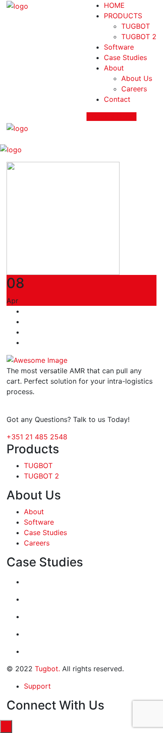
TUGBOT (135, 26)
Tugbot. (47, 668)
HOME (114, 5)
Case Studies (125, 57)
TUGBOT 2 (138, 36)
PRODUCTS (123, 15)
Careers (134, 88)
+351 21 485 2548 (37, 436)
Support (37, 686)
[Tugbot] (17, 5)
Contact (117, 99)
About (114, 68)
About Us (136, 78)
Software (119, 47)
